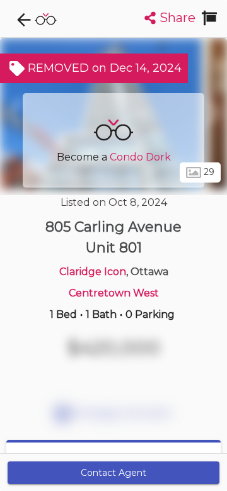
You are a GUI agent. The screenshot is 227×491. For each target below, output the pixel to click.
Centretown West (114, 293)
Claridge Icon (92, 272)
